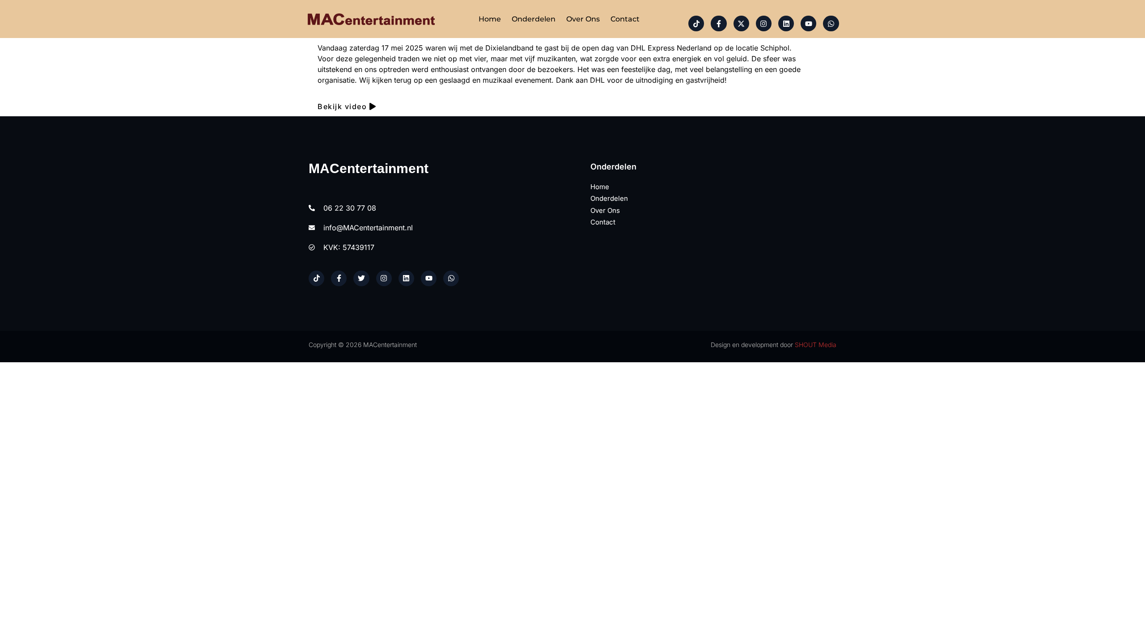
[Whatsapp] (831, 23)
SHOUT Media (815, 344)
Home (490, 19)
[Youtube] (808, 23)
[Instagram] (764, 23)
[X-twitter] (741, 23)
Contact (625, 19)
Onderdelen (534, 19)
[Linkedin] (786, 23)
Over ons (583, 19)
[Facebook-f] (718, 23)
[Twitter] (361, 278)
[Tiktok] (696, 23)
